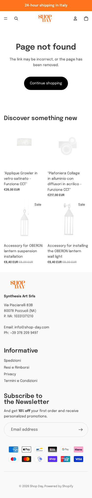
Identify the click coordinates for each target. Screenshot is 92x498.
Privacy (10, 374)
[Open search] (16, 18)
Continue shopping (46, 83)
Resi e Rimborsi (16, 367)
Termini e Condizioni (20, 381)
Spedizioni (12, 360)
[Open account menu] (75, 18)
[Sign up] (81, 430)
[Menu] (5, 18)
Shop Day (36, 486)
